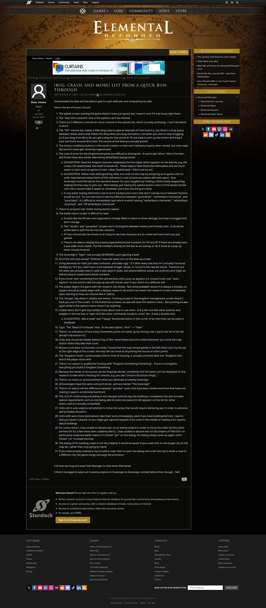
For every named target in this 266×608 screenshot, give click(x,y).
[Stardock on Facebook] (208, 129)
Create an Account (226, 554)
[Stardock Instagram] (225, 129)
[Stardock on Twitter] (203, 129)
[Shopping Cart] (232, 2)
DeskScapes (31, 563)
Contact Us (159, 575)
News (76, 2)
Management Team (163, 554)
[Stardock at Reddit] (205, 134)
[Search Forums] (237, 2)
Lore (118, 11)
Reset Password (225, 563)
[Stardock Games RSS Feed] (228, 134)
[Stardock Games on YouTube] (214, 129)
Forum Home (37, 58)
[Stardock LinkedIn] (222, 134)
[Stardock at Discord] (211, 134)
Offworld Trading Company (101, 571)
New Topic (179, 52)
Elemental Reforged (53, 78)
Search (49, 58)
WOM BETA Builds (138, 78)
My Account (223, 550)
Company (161, 540)
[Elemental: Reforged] (133, 31)
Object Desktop (33, 546)
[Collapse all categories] (237, 96)
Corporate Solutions (34, 550)
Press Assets (160, 567)
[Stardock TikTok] (217, 134)
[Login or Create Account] (226, 2)
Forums (158, 579)
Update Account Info (227, 567)
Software (40, 2)
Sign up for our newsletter (170, 587)
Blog (85, 2)
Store (181, 11)
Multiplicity (30, 567)
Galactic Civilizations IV (100, 554)
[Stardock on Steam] (230, 129)
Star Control (95, 563)
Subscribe (231, 587)
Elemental (94, 550)
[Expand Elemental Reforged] (195, 97)
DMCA (143, 603)
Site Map (151, 603)
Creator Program (162, 571)
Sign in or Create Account (73, 520)
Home (32, 78)
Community (64, 2)
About (157, 546)
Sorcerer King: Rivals (98, 579)
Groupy (29, 571)
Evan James (38, 102)
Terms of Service (131, 603)
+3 (39, 122)
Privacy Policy (116, 603)
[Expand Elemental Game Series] (199, 114)
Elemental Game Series (86, 78)
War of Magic (114, 78)
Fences (29, 559)
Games (51, 2)
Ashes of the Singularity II (100, 546)
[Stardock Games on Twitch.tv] (219, 129)
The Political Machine (99, 567)
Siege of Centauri (97, 575)
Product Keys (224, 559)
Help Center (223, 546)
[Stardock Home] (29, 2)
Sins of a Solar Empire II (100, 559)
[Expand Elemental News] (199, 106)
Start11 (29, 554)
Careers (158, 559)
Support (95, 2)
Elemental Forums (112, 94)
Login (57, 58)
